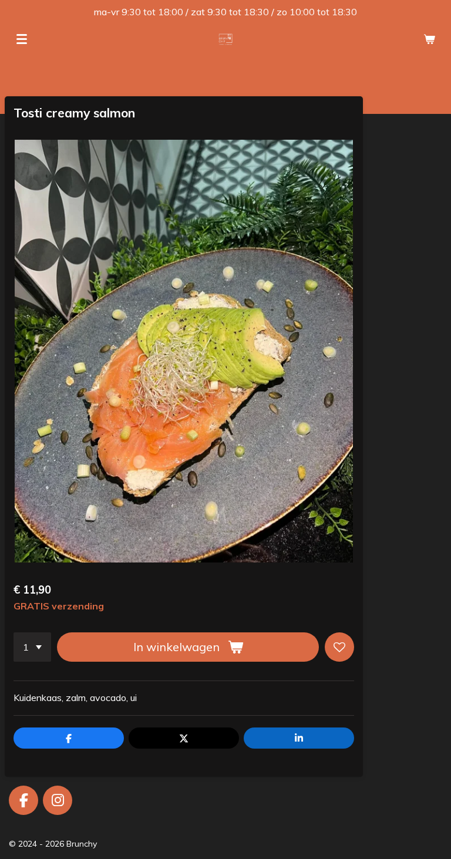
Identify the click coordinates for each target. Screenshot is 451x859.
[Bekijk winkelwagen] (429, 39)
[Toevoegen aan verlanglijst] (339, 647)
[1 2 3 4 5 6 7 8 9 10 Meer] (32, 647)
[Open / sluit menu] (22, 39)
